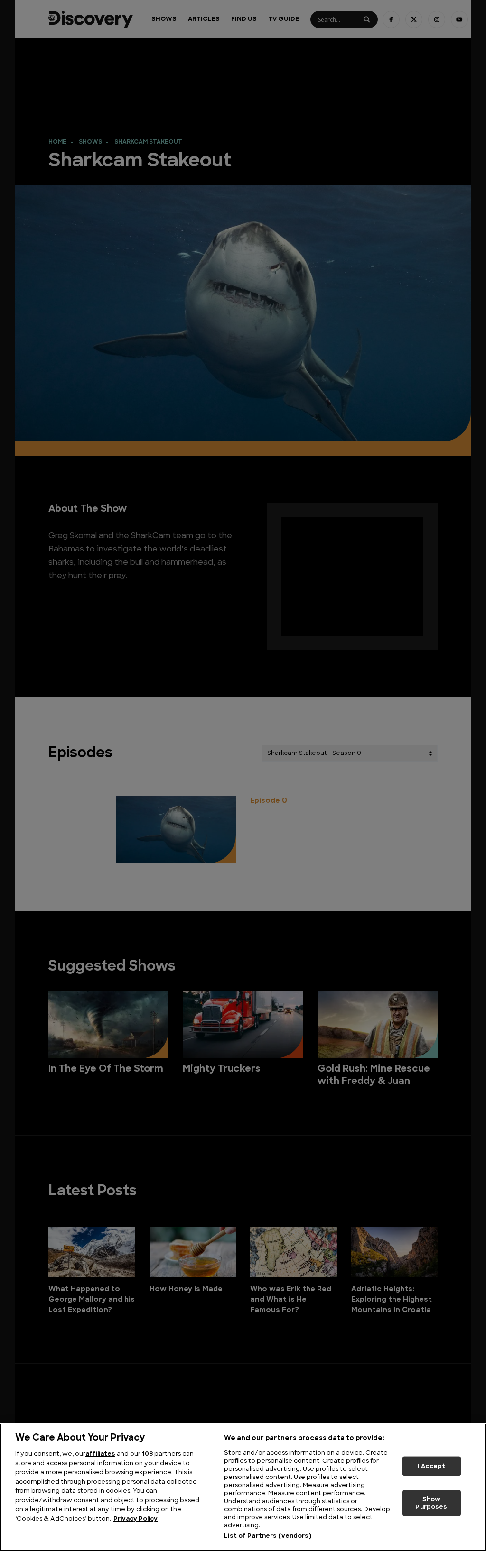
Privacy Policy (135, 1519)
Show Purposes (431, 1503)
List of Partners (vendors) (267, 1536)
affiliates (100, 1454)
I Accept (431, 1466)
